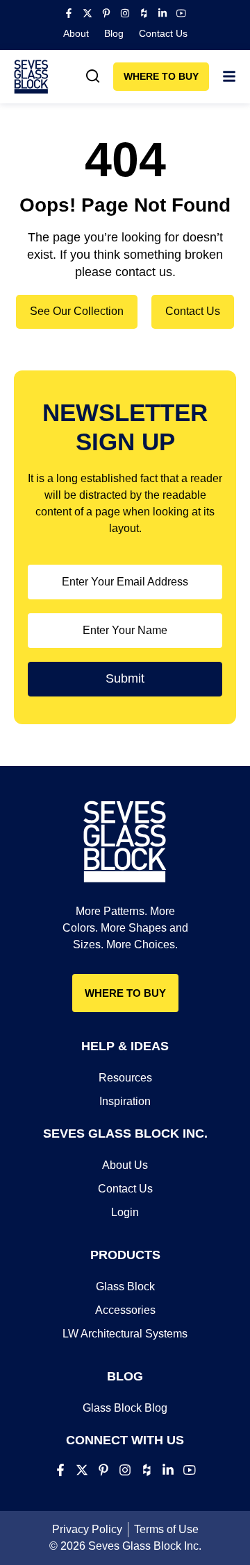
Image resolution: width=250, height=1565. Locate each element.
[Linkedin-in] (162, 13)
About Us (125, 1165)
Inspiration (125, 1101)
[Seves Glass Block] (31, 77)
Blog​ (114, 33)
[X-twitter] (87, 13)
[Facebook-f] (69, 13)
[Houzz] (144, 13)
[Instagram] (125, 13)
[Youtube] (181, 13)
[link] (93, 76)
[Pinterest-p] (106, 13)
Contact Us (163, 33)
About (76, 33)
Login (125, 1212)
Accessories (125, 1310)
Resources (125, 1078)
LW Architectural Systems (125, 1334)
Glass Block (125, 1286)
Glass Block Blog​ (125, 1408)
